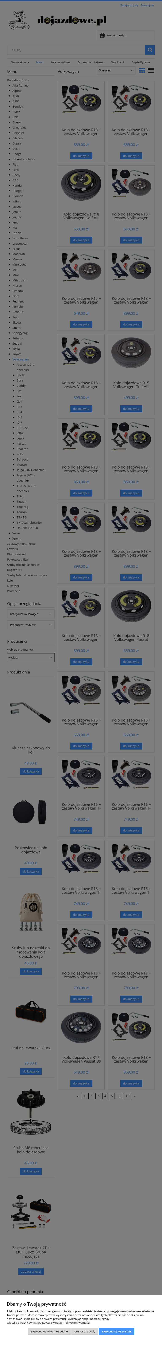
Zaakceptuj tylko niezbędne (49, 1331)
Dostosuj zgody (84, 1331)
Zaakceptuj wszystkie (116, 1331)
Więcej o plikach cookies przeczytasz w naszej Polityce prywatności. (48, 1322)
